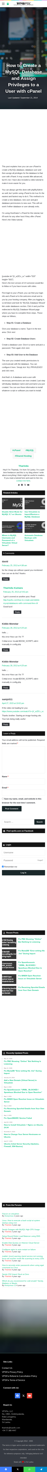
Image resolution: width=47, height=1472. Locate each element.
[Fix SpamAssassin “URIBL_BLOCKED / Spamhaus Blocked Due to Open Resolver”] (9, 966)
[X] (25, 485)
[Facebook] (22, 485)
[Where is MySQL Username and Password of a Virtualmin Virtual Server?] (12, 527)
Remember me (10, 867)
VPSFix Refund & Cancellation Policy (19, 1376)
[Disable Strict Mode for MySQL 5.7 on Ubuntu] (12, 503)
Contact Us (7, 1368)
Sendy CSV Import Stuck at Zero (15, 1274)
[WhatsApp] (29, 1469)
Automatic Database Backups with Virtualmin (34, 537)
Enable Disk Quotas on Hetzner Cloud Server (20, 1243)
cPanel (17, 450)
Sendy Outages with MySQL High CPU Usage (21, 1229)
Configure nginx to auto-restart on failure (19, 1249)
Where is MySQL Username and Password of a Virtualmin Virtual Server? (9, 540)
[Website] (18, 485)
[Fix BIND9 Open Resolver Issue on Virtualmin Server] (9, 979)
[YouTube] (28, 485)
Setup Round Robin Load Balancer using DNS (21, 1236)
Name (5, 776)
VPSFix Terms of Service (13, 1380)
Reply (5, 579)
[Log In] (8, 5)
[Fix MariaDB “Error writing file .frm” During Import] (9, 954)
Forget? (40, 860)
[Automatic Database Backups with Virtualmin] (35, 527)
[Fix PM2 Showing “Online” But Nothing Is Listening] (9, 942)
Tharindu (24, 466)
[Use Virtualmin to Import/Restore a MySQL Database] (35, 503)
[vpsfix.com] (23, 3)
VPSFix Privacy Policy (12, 1372)
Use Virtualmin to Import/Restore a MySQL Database (32, 514)
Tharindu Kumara (13, 588)
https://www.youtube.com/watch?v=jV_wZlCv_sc (23, 711)
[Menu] (3, 5)
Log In (23, 873)
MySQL (30, 450)
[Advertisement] (23, 33)
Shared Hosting (24, 456)
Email (5, 788)
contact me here (23, 481)
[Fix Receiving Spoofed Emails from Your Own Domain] (9, 991)
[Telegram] (41, 1469)
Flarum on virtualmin (10, 1214)
